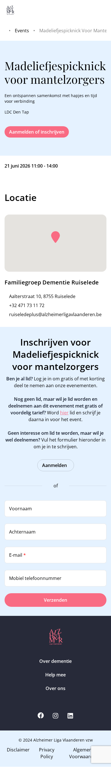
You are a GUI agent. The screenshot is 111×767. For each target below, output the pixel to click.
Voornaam (20, 508)
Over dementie (55, 661)
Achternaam (22, 532)
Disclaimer (18, 750)
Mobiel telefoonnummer (35, 578)
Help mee (55, 675)
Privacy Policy (46, 753)
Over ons (55, 688)
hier (64, 413)
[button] (55, 237)
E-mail (17, 555)
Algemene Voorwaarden (83, 753)
